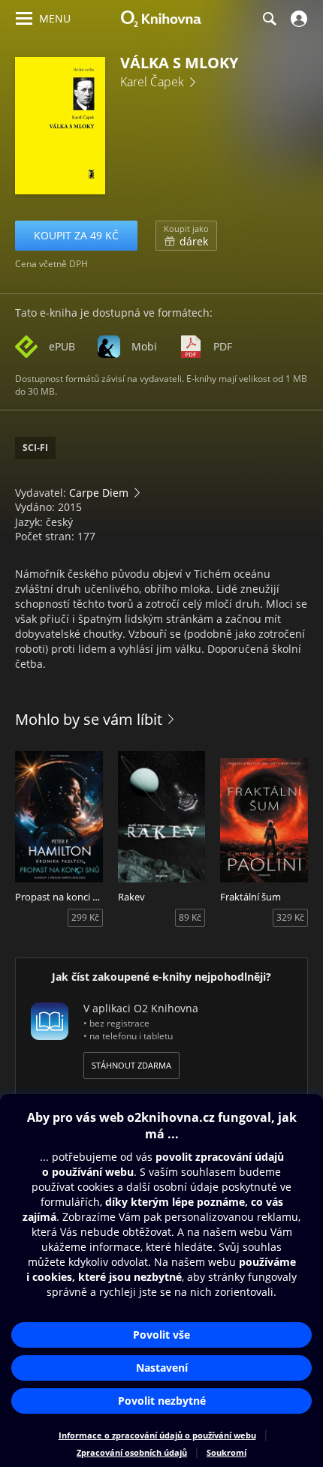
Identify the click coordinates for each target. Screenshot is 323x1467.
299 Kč (85, 917)
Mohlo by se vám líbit (88, 719)
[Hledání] (269, 19)
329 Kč (290, 917)
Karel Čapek (152, 82)
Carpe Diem (98, 492)
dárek (186, 235)
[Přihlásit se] (297, 19)
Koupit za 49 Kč (76, 235)
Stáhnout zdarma (131, 1065)
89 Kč (190, 917)
